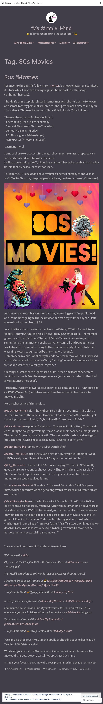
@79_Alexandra (14, 465)
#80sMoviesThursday (58, 580)
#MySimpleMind (14, 585)
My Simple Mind (51, 28)
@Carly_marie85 (15, 453)
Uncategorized (33, 669)
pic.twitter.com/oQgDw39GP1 (41, 585)
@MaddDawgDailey (16, 501)
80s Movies (21, 77)
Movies (63, 42)
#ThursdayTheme (82, 580)
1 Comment (51, 669)
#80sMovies (73, 612)
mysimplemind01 (14, 669)
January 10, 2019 (63, 592)
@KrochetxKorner (15, 410)
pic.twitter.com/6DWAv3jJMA (21, 624)
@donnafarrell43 (15, 446)
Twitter (54, 85)
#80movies (74, 562)
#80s (25, 555)
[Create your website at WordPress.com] (51, 3)
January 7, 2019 (63, 631)
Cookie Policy (56, 699)
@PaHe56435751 (22, 485)
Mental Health (46, 42)
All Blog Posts (81, 42)
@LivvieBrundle (14, 426)
